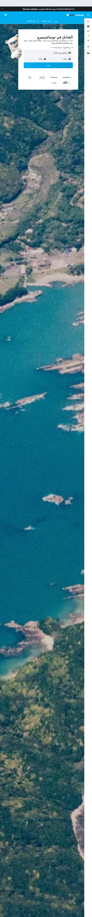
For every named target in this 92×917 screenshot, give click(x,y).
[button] (2, 8)
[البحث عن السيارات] (88, 31)
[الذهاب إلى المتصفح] (88, 40)
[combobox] (61, 47)
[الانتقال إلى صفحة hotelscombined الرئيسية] (75, 15)
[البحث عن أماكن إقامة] (88, 26)
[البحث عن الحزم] (88, 36)
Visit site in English (30, 9)
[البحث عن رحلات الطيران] (88, 21)
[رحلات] (88, 47)
